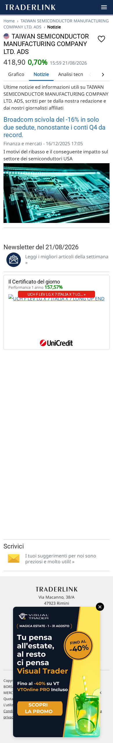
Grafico (16, 74)
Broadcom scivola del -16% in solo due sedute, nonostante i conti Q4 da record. (54, 127)
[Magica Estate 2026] (56, 672)
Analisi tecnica (73, 74)
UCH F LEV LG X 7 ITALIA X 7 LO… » (57, 294)
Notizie (41, 74)
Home (9, 20)
